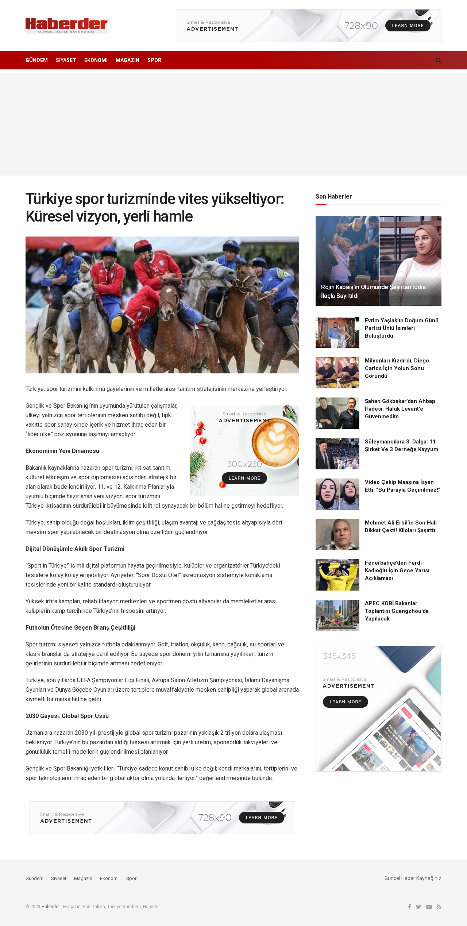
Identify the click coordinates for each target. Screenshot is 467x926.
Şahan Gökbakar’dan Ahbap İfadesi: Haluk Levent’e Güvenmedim (400, 409)
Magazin (127, 60)
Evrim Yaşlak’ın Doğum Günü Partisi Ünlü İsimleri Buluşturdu (402, 328)
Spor (154, 60)
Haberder (51, 906)
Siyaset (66, 60)
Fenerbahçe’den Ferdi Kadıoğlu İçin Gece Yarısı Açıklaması (397, 570)
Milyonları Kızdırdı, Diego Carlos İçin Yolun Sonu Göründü (397, 368)
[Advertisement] (233, 124)
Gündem (37, 60)
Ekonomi (96, 60)
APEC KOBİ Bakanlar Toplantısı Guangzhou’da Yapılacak (397, 611)
